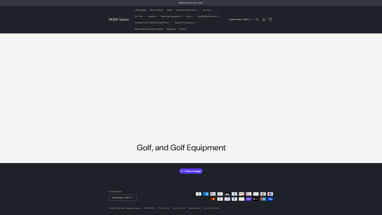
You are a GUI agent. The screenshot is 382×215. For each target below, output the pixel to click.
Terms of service (178, 208)
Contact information (212, 208)
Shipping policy (194, 208)
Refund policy (149, 208)
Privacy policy (163, 208)
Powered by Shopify (133, 208)
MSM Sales (120, 208)
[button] (187, 10)
